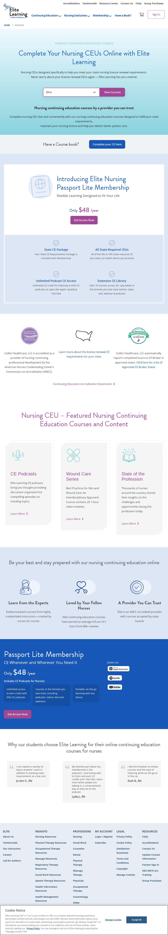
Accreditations (71, 3)
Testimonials (89, 3)
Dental (76, 854)
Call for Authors (12, 860)
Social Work (79, 842)
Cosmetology (80, 896)
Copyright (122, 868)
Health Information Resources (46, 888)
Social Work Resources (48, 874)
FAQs (139, 3)
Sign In (156, 14)
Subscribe (100, 842)
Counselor (78, 848)
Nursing (77, 836)
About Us (8, 836)
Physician (78, 880)
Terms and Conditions (122, 860)
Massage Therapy (78, 872)
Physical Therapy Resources (50, 842)
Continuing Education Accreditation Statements (82, 384)
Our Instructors (12, 848)
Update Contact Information (151, 856)
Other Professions (79, 904)
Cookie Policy (124, 842)
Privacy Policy (124, 836)
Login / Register (104, 836)
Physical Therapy (77, 862)
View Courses (112, 92)
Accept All (136, 919)
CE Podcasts (23, 473)
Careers (7, 854)
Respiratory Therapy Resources (46, 866)
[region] (84, 920)
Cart (141, 14)
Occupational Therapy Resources (47, 850)
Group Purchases (153, 3)
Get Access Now (84, 220)
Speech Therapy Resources (50, 880)
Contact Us (127, 3)
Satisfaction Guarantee (123, 850)
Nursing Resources (45, 836)
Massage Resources (46, 858)
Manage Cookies (125, 875)
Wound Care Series (78, 476)
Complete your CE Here (107, 144)
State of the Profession (133, 476)
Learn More (17, 513)
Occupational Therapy (80, 888)
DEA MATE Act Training (150, 872)
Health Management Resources (46, 898)
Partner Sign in (150, 864)
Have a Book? (123, 15)
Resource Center (108, 3)
